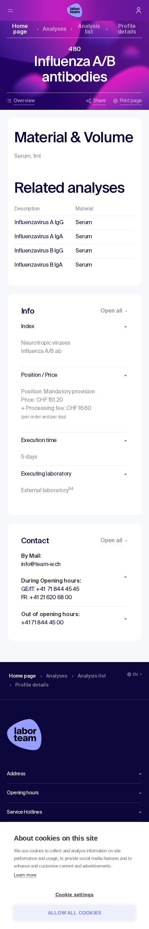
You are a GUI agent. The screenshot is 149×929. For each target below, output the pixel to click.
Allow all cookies (74, 913)
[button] (74, 327)
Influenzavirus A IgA (39, 237)
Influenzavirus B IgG (39, 251)
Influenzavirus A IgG (39, 223)
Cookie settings (74, 894)
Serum (84, 223)
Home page (20, 29)
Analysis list (89, 29)
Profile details (127, 29)
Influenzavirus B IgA (38, 265)
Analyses (55, 29)
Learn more (25, 875)
